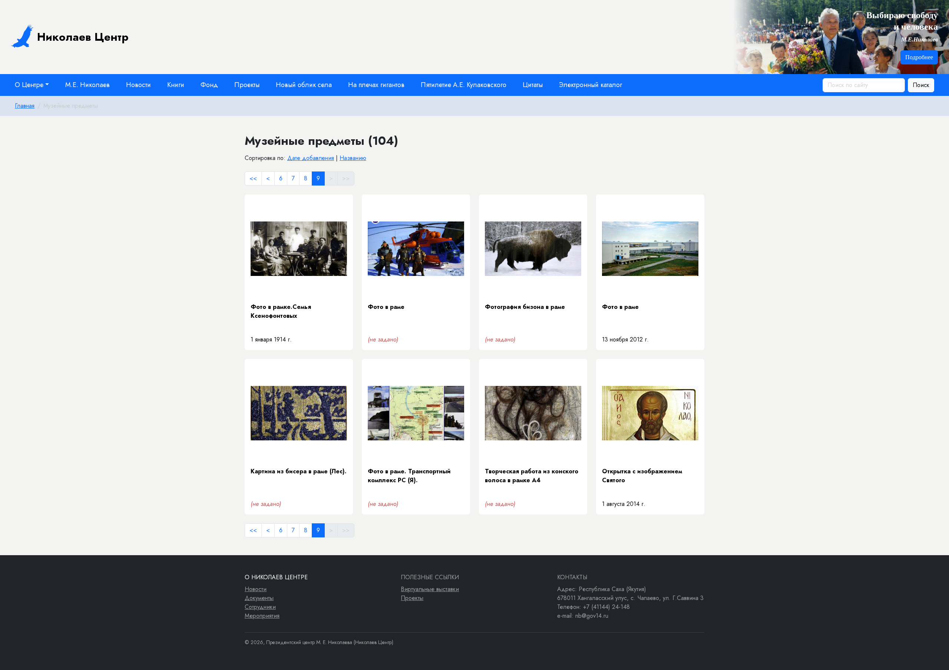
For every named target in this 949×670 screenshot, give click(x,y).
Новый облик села (304, 85)
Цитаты (533, 85)
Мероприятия (262, 615)
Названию (353, 158)
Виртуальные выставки (430, 589)
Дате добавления (310, 158)
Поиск (921, 85)
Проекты (246, 85)
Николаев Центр (83, 37)
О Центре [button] (29, 85)
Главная (24, 105)
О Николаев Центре (276, 577)
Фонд (209, 85)
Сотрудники (260, 607)
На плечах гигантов (376, 85)
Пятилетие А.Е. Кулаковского (463, 85)
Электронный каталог (590, 85)
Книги (175, 85)
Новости (138, 85)
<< (253, 178)
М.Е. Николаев (87, 85)
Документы (259, 598)
